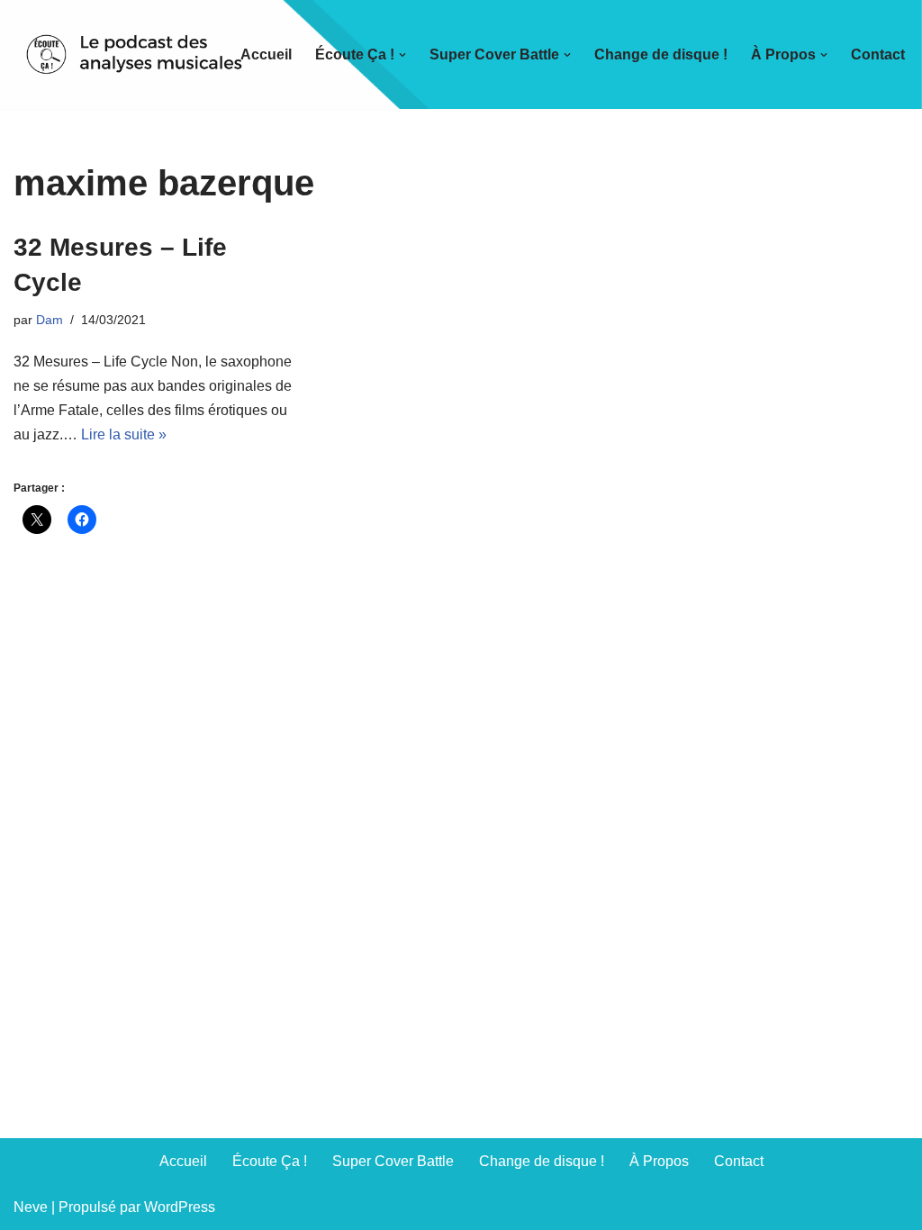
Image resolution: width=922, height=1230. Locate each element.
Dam (49, 319)
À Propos (659, 1161)
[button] (402, 55)
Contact (878, 54)
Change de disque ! (661, 54)
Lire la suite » (124, 434)
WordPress (179, 1207)
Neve (31, 1207)
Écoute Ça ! (269, 1161)
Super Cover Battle (393, 1161)
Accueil (266, 54)
